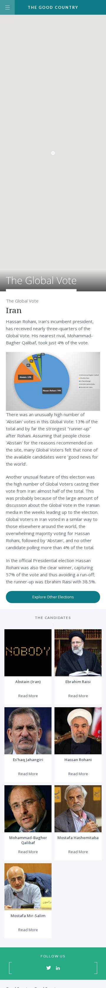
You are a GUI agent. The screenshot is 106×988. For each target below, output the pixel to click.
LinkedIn (58, 968)
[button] (53, 153)
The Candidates (53, 617)
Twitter (48, 968)
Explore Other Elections (53, 597)
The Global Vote (41, 284)
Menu (7, 7)
